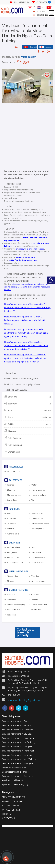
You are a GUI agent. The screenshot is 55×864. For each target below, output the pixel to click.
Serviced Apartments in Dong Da (17, 746)
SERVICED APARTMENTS (13, 797)
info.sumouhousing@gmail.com (24, 700)
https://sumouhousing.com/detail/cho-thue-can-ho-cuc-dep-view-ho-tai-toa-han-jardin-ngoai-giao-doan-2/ (27, 287)
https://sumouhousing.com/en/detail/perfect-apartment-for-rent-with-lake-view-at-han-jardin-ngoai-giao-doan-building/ (26, 333)
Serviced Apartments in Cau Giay (17, 734)
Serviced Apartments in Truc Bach (17, 730)
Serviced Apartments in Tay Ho (16, 721)
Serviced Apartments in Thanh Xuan (18, 751)
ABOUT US (7, 814)
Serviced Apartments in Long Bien (17, 755)
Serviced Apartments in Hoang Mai (17, 763)
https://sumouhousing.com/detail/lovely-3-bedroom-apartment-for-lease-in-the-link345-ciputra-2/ (25, 320)
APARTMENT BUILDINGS (13, 801)
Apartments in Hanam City (14, 780)
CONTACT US (8, 818)
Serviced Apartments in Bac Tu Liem (18, 776)
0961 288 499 (42, 15)
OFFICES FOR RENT (11, 810)
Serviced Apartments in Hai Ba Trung (18, 742)
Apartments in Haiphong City (15, 784)
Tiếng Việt (33, 47)
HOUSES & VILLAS (10, 806)
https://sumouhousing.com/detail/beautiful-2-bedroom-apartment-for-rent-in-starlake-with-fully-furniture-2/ (27, 307)
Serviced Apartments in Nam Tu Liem (19, 759)
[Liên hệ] (6, 860)
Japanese (48, 47)
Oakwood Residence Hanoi (14, 768)
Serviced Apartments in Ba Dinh (16, 725)
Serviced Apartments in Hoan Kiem (18, 738)
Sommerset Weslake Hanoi (14, 772)
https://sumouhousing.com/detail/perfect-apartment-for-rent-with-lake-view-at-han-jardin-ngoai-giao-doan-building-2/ (26, 345)
